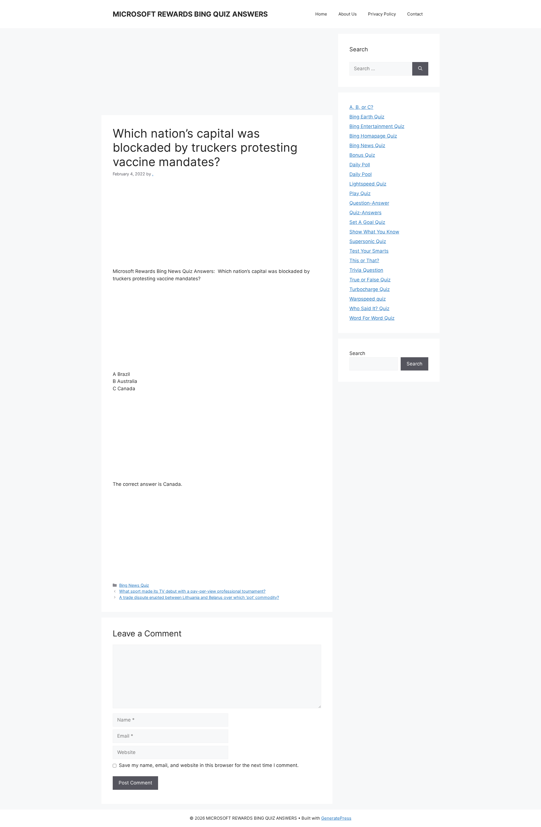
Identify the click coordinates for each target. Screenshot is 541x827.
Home (321, 14)
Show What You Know (374, 232)
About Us (347, 14)
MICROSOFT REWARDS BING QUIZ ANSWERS (190, 14)
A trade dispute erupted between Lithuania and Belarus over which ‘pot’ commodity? (199, 597)
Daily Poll (359, 164)
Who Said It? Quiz (369, 308)
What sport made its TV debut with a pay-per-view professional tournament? (192, 591)
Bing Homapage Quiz (373, 136)
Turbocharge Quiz (369, 289)
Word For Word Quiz (371, 318)
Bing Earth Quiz (366, 117)
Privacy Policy (382, 14)
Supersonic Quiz (367, 241)
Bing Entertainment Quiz (376, 126)
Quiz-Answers (365, 212)
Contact (415, 14)
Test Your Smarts (369, 251)
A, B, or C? (361, 107)
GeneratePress (336, 818)
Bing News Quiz (134, 585)
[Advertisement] (216, 73)
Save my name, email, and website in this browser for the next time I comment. (209, 765)
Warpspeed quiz (367, 299)
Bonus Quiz (362, 155)
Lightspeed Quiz (367, 184)
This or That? (364, 260)
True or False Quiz (370, 280)
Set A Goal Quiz (367, 222)
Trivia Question (366, 270)
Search (357, 353)
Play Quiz (360, 193)
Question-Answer (369, 203)
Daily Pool (360, 174)
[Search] (420, 69)
